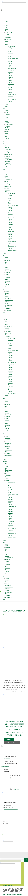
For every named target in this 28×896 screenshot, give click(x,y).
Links (6, 104)
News (6, 166)
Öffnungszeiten (8, 32)
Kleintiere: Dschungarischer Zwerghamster (12, 68)
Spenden (7, 146)
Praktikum (7, 163)
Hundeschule (8, 37)
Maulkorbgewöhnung (13, 58)
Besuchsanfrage (9, 124)
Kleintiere (7, 114)
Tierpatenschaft (8, 455)
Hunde (6, 110)
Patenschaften (8, 164)
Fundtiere (7, 126)
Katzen (6, 112)
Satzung (7, 41)
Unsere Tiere (5, 107)
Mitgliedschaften (9, 154)
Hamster (10, 352)
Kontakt (7, 35)
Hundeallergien (11, 46)
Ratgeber (7, 336)
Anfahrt (7, 34)
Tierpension (8, 39)
